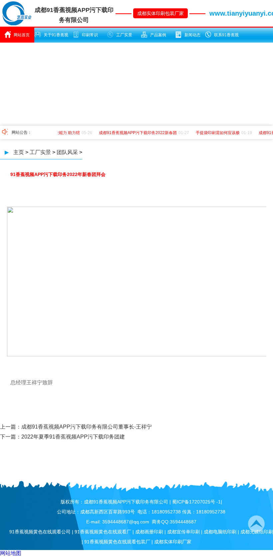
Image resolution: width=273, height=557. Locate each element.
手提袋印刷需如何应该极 (216, 132)
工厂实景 (124, 35)
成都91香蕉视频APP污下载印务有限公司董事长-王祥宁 (86, 427)
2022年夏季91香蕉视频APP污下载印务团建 (73, 437)
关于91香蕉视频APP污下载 (53, 38)
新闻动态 (192, 35)
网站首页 (22, 35)
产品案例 (158, 35)
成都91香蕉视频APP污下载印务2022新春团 (136, 132)
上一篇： (10, 427)
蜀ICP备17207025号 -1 (196, 501)
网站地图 (10, 553)
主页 (18, 152)
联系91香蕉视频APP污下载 (224, 38)
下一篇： (10, 437)
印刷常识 (90, 35)
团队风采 (67, 152)
